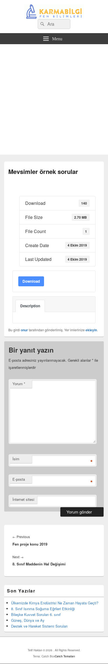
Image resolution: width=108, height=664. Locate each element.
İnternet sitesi (23, 499)
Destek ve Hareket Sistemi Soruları (39, 626)
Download (31, 281)
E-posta (18, 479)
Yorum (18, 383)
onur (24, 329)
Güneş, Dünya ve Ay (28, 620)
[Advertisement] (54, 101)
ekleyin (91, 329)
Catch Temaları (65, 656)
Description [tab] (30, 305)
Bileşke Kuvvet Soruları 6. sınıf (36, 614)
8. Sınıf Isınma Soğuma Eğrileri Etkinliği (43, 608)
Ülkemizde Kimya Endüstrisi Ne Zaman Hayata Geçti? (54, 602)
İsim (15, 458)
